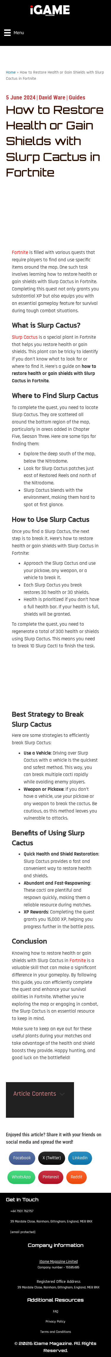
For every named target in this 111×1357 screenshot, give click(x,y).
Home (11, 72)
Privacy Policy (55, 1321)
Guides (77, 97)
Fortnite (20, 252)
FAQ (55, 1311)
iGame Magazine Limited (58, 1261)
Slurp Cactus (25, 337)
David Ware (52, 97)
